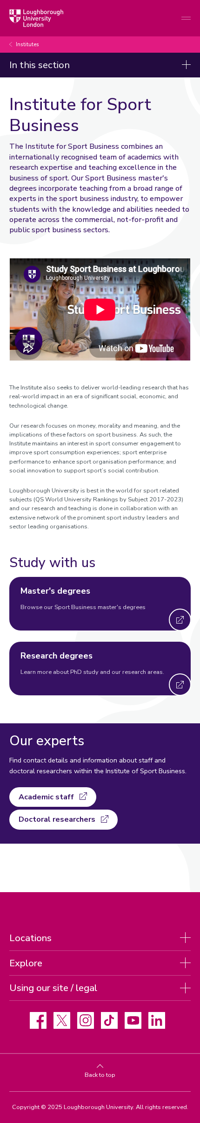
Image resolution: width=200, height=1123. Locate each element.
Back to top (100, 1075)
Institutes (27, 44)
